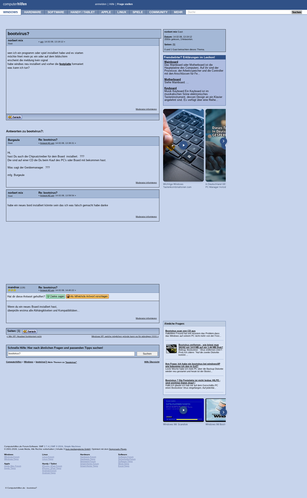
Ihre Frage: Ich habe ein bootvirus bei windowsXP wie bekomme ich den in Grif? (192, 365)
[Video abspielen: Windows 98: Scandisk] (183, 410)
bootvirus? (41, 362)
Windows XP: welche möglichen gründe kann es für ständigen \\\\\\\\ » (125, 336)
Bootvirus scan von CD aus (180, 331)
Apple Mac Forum (12, 466)
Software (56, 12)
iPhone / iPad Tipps (51, 468)
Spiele (138, 12)
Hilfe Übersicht (151, 362)
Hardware (32, 12)
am (41, 41)
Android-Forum (49, 470)
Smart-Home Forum (89, 464)
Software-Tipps (125, 461)
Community (158, 12)
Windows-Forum (11, 457)
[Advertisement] (125, 74)
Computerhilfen (14, 362)
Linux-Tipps (47, 459)
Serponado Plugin (118, 449)
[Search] (297, 12)
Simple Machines (72, 446)
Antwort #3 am (47, 290)
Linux (121, 12)
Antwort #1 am (47, 143)
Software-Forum (125, 457)
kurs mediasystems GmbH (78, 449)
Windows (10, 12)
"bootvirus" (71, 362)
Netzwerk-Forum (88, 461)
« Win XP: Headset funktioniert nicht (24, 336)
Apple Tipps (10, 468)
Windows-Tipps (11, 459)
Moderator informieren (146, 109)
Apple (106, 12)
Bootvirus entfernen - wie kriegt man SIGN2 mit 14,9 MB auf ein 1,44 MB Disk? (201, 346)
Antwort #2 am (47, 195)
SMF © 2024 (57, 446)
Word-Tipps (123, 464)
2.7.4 (46, 446)
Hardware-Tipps (87, 459)
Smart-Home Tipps (89, 466)
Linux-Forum (48, 457)
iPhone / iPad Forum (52, 466)
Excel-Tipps (123, 466)
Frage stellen (125, 4)
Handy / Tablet (83, 12)
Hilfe (111, 4)
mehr (178, 12)
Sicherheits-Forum (127, 459)
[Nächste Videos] (223, 141)
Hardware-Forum (88, 457)
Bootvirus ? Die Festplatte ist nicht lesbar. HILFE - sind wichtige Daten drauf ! (192, 381)
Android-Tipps (49, 473)
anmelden (101, 4)
